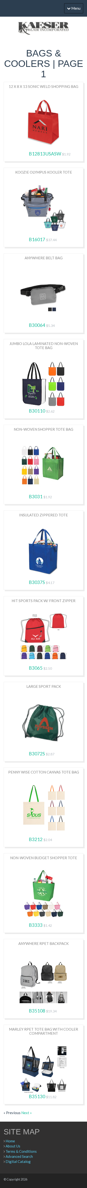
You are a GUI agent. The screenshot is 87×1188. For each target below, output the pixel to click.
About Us (13, 1146)
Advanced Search (19, 1156)
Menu (75, 8)
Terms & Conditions (21, 1151)
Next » (26, 1113)
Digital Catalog (18, 1161)
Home (10, 1141)
